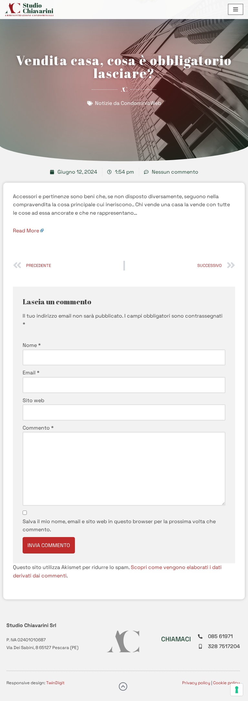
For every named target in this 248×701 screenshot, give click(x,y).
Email (31, 372)
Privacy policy (196, 683)
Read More (26, 230)
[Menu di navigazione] (235, 9)
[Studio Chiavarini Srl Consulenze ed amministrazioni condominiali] (29, 9)
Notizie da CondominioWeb (128, 103)
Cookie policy (226, 683)
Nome (32, 345)
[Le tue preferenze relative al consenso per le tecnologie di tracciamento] (237, 690)
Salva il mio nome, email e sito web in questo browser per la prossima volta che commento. (119, 525)
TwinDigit (55, 683)
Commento (38, 427)
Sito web (33, 400)
